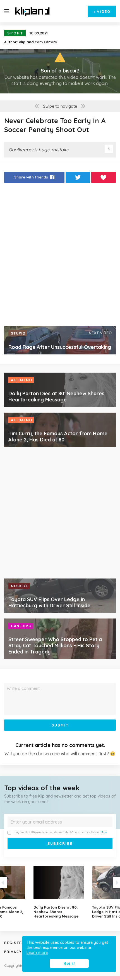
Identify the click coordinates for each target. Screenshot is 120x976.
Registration (19, 943)
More (103, 832)
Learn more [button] (37, 952)
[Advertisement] (60, 256)
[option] (60, 892)
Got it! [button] (69, 963)
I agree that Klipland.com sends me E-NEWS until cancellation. (61, 832)
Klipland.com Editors (38, 42)
